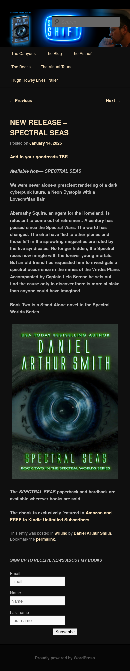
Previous (21, 100)
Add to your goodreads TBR (39, 156)
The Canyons (23, 53)
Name (15, 592)
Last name (19, 612)
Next (113, 100)
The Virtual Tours (56, 66)
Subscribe (65, 631)
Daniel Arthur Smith (92, 533)
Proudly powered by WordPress (65, 658)
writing (61, 533)
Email (15, 573)
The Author (82, 53)
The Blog (54, 53)
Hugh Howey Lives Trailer (34, 80)
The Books (21, 66)
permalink (45, 539)
